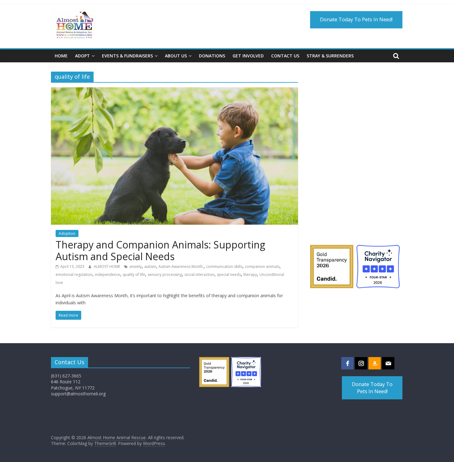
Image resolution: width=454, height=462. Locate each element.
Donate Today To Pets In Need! (356, 19)
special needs (229, 274)
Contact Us (285, 56)
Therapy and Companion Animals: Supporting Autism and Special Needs (160, 250)
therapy (250, 274)
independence (107, 274)
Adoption (67, 233)
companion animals (262, 266)
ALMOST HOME (107, 266)
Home (61, 56)
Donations (212, 56)
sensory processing (165, 274)
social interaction (199, 274)
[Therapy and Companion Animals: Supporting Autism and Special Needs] (174, 91)
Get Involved (248, 56)
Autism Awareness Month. (181, 266)
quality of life (134, 274)
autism (150, 266)
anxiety (135, 266)
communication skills (224, 266)
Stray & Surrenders (330, 56)
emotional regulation (74, 274)
